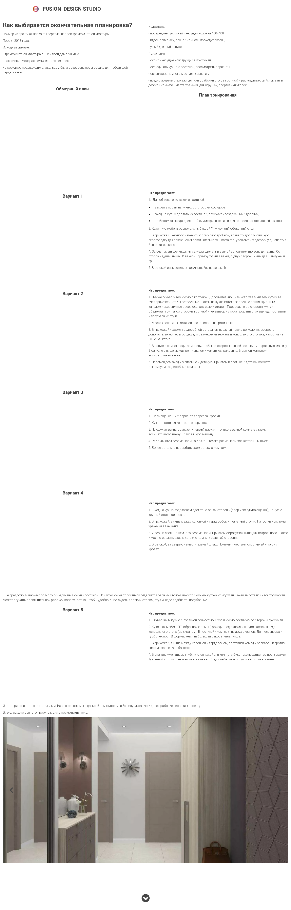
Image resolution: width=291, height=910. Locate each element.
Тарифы (156, 8)
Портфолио (134, 8)
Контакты (194, 8)
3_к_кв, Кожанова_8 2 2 (226, 8)
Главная (111, 8)
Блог (175, 8)
